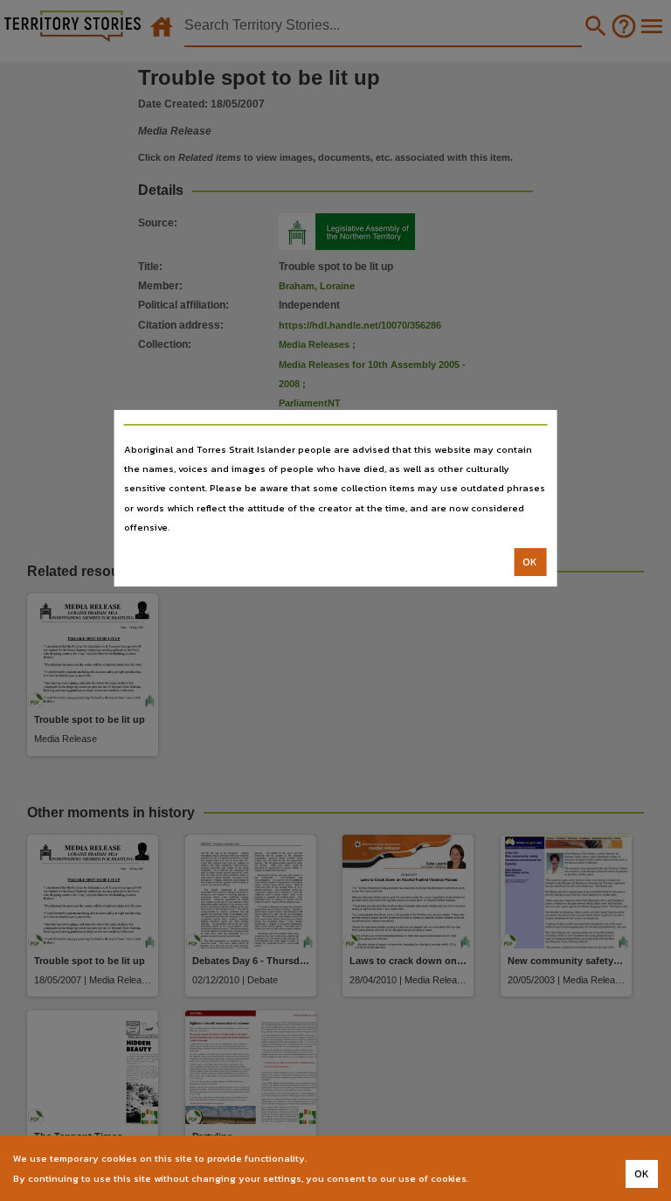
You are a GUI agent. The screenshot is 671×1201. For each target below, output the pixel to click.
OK (529, 562)
